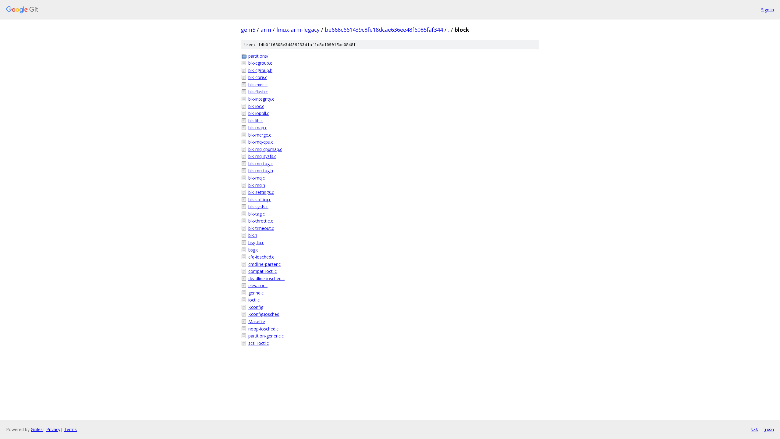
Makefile (256, 321)
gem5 (248, 29)
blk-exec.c (258, 84)
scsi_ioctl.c (258, 343)
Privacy (53, 429)
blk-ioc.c (256, 106)
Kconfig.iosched (263, 314)
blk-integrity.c (261, 99)
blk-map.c (257, 127)
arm (266, 29)
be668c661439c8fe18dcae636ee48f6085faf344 (384, 29)
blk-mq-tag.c (260, 163)
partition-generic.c (266, 336)
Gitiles (37, 429)
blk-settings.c (261, 192)
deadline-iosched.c (266, 278)
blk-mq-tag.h (260, 170)
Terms (70, 429)
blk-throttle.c (260, 221)
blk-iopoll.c (258, 113)
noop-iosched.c (263, 329)
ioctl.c (254, 300)
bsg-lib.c (256, 242)
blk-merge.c (259, 135)
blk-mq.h (256, 185)
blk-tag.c (256, 214)
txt (754, 429)
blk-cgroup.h (260, 70)
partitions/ (258, 56)
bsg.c (253, 250)
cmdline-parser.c (264, 264)
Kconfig (255, 307)
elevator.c (258, 285)
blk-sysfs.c (258, 206)
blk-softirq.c (259, 199)
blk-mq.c (256, 178)
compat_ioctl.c (262, 271)
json (769, 429)
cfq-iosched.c (261, 257)
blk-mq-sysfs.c (262, 156)
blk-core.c (257, 77)
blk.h (252, 235)
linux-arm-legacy (298, 29)
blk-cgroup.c (260, 63)
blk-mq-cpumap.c (265, 149)
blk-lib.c (255, 120)
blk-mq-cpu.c (260, 142)
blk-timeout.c (261, 228)
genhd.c (256, 293)
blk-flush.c (258, 92)
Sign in (767, 9)
